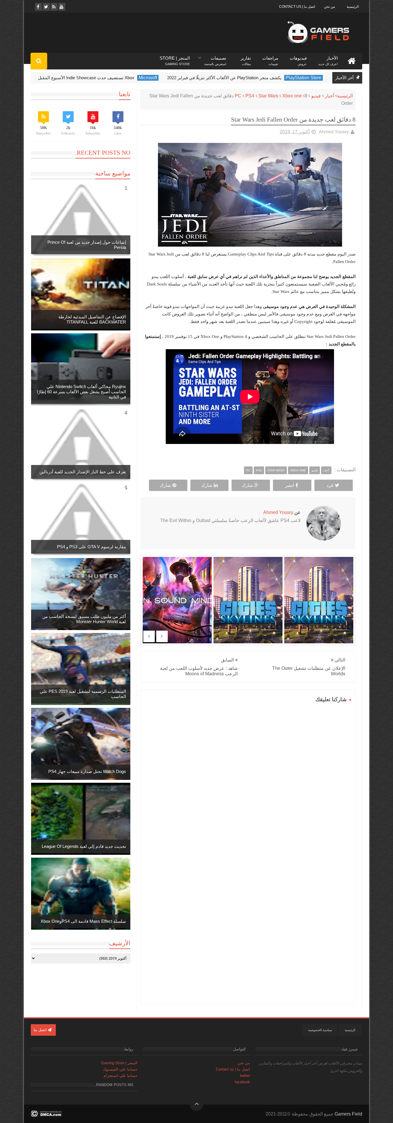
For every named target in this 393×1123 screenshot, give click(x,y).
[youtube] (61, 7)
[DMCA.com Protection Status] (46, 1115)
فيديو (316, 95)
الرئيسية (353, 7)
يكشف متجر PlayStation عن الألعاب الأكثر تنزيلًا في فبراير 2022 (240, 77)
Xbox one (292, 95)
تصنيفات (215, 58)
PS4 (249, 95)
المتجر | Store (175, 58)
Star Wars (268, 95)
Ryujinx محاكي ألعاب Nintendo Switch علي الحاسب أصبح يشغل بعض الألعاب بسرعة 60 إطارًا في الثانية (81, 391)
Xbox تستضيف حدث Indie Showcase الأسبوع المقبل (102, 77)
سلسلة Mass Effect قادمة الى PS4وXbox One (83, 921)
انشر (289, 485)
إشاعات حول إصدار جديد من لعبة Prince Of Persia (86, 245)
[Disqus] (248, 776)
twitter (245, 1075)
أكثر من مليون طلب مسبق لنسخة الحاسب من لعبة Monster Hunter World (84, 619)
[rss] (54, 7)
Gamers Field (348, 1113)
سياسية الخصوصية (320, 1030)
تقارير (246, 58)
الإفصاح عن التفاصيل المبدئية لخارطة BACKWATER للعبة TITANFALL (92, 319)
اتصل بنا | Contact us (297, 7)
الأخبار (328, 58)
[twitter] (46, 7)
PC (238, 95)
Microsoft (163, 77)
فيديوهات (298, 58)
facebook (242, 1082)
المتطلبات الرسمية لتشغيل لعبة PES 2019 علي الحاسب (83, 694)
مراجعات (270, 58)
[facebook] (38, 7)
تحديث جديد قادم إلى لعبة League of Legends (84, 846)
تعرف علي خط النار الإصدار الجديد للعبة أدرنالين (82, 471)
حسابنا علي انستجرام (121, 1075)
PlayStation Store (319, 77)
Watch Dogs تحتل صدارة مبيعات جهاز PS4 (87, 771)
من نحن (329, 7)
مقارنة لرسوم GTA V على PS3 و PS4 (91, 546)
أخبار (329, 95)
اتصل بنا (41, 1030)
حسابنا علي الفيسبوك (120, 1069)
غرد (330, 485)
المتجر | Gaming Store (119, 1063)
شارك (247, 485)
